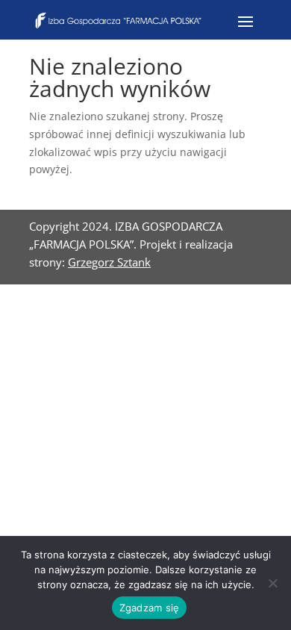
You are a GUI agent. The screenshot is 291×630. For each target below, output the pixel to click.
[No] (272, 583)
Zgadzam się (149, 608)
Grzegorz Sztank (109, 262)
